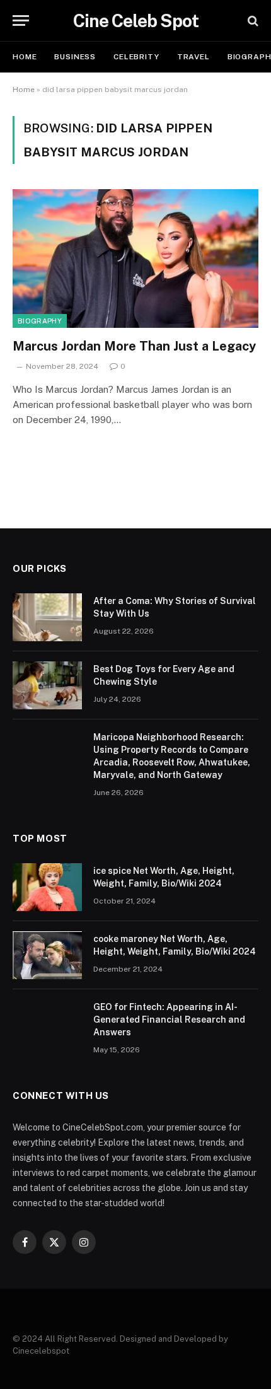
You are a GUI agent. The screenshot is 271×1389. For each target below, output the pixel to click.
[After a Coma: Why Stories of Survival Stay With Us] (47, 617)
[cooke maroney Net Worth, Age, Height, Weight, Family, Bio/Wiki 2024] (47, 955)
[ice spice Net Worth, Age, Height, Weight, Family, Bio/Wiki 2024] (47, 887)
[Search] (251, 20)
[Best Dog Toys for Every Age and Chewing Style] (47, 685)
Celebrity (136, 56)
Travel (193, 56)
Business (75, 56)
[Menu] (21, 20)
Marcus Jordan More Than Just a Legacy (134, 346)
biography (40, 321)
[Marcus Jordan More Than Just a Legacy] (135, 258)
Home (25, 56)
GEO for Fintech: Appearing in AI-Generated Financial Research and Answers (169, 1019)
